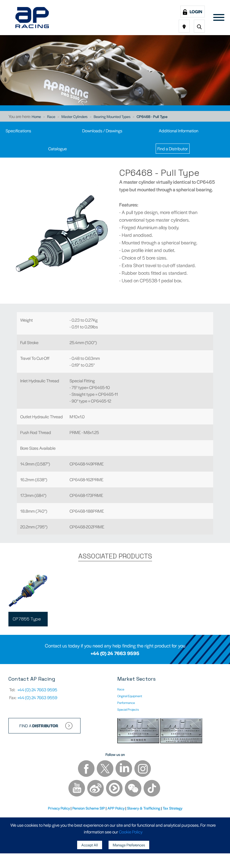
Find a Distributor (172, 148)
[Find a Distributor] (184, 26)
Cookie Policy (130, 832)
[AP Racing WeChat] (133, 789)
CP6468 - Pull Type (152, 116)
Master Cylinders (74, 116)
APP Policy (116, 808)
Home (36, 116)
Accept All (89, 844)
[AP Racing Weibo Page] (96, 789)
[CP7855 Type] (28, 591)
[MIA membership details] (138, 731)
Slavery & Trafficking (143, 808)
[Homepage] (32, 17)
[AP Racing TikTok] (152, 789)
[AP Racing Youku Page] (114, 789)
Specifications (18, 130)
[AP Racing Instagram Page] (142, 769)
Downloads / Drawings (102, 130)
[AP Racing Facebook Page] (86, 769)
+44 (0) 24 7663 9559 (37, 697)
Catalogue (57, 148)
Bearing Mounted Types (112, 116)
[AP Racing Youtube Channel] (77, 789)
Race (51, 116)
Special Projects (128, 709)
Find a (38, 725)
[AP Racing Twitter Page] (105, 769)
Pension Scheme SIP (88, 808)
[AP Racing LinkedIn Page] (124, 769)
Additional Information (178, 130)
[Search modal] (199, 26)
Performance (126, 702)
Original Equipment (129, 696)
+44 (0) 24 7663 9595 (115, 653)
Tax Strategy (172, 808)
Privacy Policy (59, 808)
